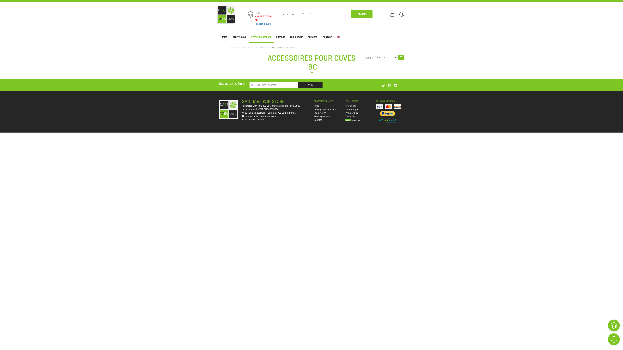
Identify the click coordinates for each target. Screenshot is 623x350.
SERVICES (312, 37)
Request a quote (263, 23)
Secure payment (322, 116)
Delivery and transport (325, 109)
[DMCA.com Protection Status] (358, 120)
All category (288, 14)
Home (224, 37)
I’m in (310, 85)
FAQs (316, 106)
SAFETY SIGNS (239, 37)
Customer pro (352, 109)
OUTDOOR (280, 37)
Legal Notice (320, 113)
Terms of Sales (352, 113)
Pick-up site (350, 106)
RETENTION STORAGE (261, 37)
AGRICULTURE (296, 37)
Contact (327, 37)
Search (362, 14)
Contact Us (350, 116)
